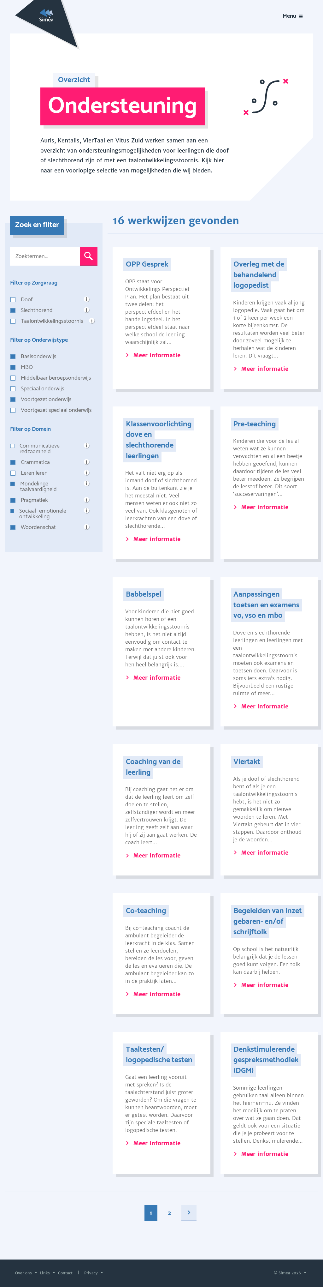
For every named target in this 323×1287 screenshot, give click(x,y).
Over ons (24, 1272)
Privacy (91, 1272)
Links (45, 1272)
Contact (66, 1272)
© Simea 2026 (287, 1272)
